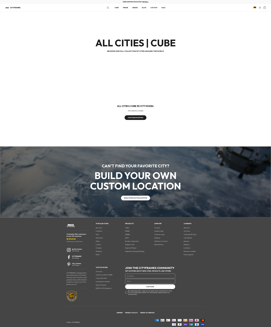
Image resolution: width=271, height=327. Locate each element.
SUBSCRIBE (150, 287)
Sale (163, 8)
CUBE (117, 8)
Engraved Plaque (130, 248)
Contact (157, 228)
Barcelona (99, 238)
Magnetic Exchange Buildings (134, 251)
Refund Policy (158, 244)
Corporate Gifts (101, 278)
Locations (187, 248)
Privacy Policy (131, 313)
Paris (97, 234)
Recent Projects (101, 285)
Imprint (120, 313)
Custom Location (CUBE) (104, 275)
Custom (154, 8)
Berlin (98, 255)
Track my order (159, 234)
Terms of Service (147, 313)
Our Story (187, 231)
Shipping (157, 238)
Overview (99, 271)
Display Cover (130, 244)
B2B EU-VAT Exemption (103, 288)
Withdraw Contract (160, 241)
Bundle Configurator (132, 241)
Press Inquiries (188, 255)
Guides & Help (158, 231)
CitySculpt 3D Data (190, 234)
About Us (187, 228)
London (98, 244)
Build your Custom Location (135, 198)
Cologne (99, 248)
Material (186, 244)
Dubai (98, 241)
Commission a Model (103, 282)
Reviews (186, 241)
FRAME (125, 8)
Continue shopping (135, 117)
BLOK (144, 8)
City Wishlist (188, 238)
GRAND (135, 8)
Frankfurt (99, 231)
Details (145, 2)
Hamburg (99, 251)
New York (99, 228)
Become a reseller (190, 251)
